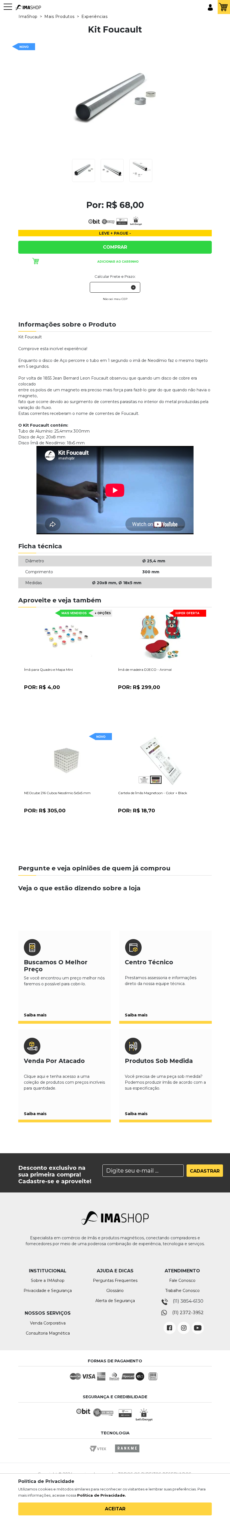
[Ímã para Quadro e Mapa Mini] (66, 637)
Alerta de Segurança (115, 1300)
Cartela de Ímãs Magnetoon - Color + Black (152, 793)
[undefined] (115, 100)
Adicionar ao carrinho (118, 261)
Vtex (99, 1453)
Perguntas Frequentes (115, 1280)
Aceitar (115, 1508)
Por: (42, 687)
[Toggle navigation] (8, 9)
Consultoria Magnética (48, 1333)
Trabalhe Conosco (182, 1290)
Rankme (127, 1453)
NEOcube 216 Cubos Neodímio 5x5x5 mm (57, 793)
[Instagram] (184, 1323)
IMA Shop (28, 7)
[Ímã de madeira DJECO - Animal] (160, 637)
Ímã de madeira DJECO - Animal (145, 669)
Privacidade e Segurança (48, 1290)
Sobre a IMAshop (48, 1280)
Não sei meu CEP (115, 299)
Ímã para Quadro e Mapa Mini (48, 669)
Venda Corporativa (48, 1323)
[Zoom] (83, 170)
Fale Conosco (182, 1280)
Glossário (115, 1290)
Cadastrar (205, 1171)
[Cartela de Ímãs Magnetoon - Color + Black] (160, 761)
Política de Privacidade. (101, 1495)
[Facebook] (170, 1323)
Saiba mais (35, 1015)
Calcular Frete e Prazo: (115, 276)
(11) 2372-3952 (188, 1312)
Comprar (115, 247)
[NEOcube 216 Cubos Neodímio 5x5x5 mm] (66, 761)
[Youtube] (198, 1323)
